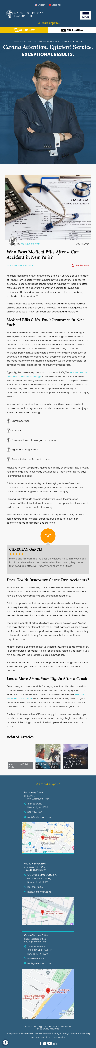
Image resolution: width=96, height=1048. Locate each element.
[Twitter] (44, 1043)
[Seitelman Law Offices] (24, 18)
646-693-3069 (35, 958)
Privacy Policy (58, 1037)
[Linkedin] (55, 1043)
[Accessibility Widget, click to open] (5, 1042)
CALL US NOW (27, 30)
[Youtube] (50, 1043)
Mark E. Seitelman (30, 243)
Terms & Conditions (40, 1037)
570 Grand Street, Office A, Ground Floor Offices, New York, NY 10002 (41, 878)
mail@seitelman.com (39, 817)
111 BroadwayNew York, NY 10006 (37, 805)
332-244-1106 (34, 812)
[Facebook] (40, 1043)
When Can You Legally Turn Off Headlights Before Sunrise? (74, 763)
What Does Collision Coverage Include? (47, 766)
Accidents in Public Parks (18, 766)
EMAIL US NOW (75, 30)
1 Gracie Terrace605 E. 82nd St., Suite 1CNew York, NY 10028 (39, 950)
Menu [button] (87, 15)
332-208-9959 (35, 886)
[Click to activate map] (48, 852)
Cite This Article (82, 265)
